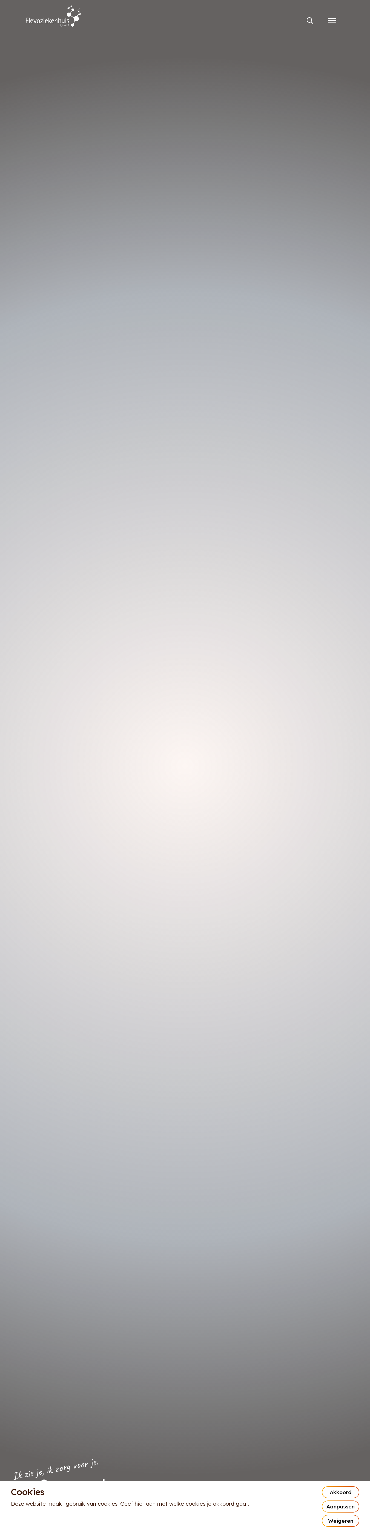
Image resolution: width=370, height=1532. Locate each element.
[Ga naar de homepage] (53, 16)
